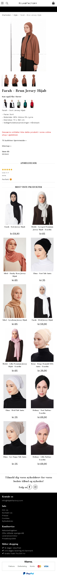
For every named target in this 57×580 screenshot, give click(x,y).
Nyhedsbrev (7, 521)
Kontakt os (7, 513)
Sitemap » (6, 146)
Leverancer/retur (9, 536)
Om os (5, 510)
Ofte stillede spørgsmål (13, 533)
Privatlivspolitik (9, 538)
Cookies (5, 518)
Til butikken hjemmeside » (14, 140)
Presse (5, 515)
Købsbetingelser (9, 530)
